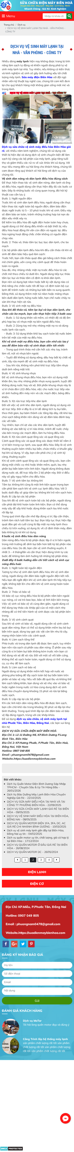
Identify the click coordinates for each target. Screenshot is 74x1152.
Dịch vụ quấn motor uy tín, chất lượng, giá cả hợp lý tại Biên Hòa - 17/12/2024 (38, 839)
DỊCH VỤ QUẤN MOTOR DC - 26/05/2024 (32, 852)
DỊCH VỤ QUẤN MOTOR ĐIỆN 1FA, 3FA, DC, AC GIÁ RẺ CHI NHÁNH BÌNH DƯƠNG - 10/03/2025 (36, 824)
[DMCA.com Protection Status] (11, 1150)
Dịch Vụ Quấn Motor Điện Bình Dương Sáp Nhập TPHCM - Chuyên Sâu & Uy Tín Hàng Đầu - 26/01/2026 (36, 787)
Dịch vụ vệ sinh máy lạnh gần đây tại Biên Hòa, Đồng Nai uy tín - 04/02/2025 (35, 832)
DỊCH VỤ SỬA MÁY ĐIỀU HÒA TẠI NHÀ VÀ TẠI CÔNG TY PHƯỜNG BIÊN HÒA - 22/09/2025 (36, 803)
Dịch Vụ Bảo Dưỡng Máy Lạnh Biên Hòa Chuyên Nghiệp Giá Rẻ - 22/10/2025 (36, 796)
